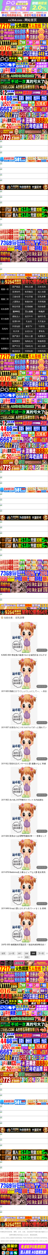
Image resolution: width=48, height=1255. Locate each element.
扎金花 (29, 321)
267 (19, 953)
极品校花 (16, 351)
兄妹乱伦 (29, 346)
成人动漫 (42, 292)
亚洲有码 (16, 292)
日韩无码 (42, 351)
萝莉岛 (42, 331)
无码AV (5, 329)
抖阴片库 (5, 339)
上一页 (11, 953)
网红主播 (29, 287)
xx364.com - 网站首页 (22, 20)
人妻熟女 (16, 302)
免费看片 (5, 349)
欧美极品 (29, 292)
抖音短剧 (16, 326)
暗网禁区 (16, 341)
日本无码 (42, 287)
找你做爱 (42, 307)
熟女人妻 (29, 336)
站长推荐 (5, 309)
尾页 (27, 957)
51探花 (42, 326)
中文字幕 (29, 297)
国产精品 (16, 287)
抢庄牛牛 (29, 316)
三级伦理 (16, 297)
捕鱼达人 (16, 316)
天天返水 (42, 321)
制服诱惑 (42, 341)
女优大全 (29, 331)
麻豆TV (29, 326)
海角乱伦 (29, 341)
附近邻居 (16, 307)
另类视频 (42, 302)
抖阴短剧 (29, 351)
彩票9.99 (16, 321)
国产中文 (16, 346)
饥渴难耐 (29, 307)
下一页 (41, 953)
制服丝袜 (29, 302)
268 (26, 953)
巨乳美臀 (42, 297)
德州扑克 (42, 316)
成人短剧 (42, 346)
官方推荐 (5, 319)
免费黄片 (42, 336)
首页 (3, 953)
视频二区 (5, 299)
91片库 (16, 331)
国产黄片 (16, 336)
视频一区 (5, 289)
